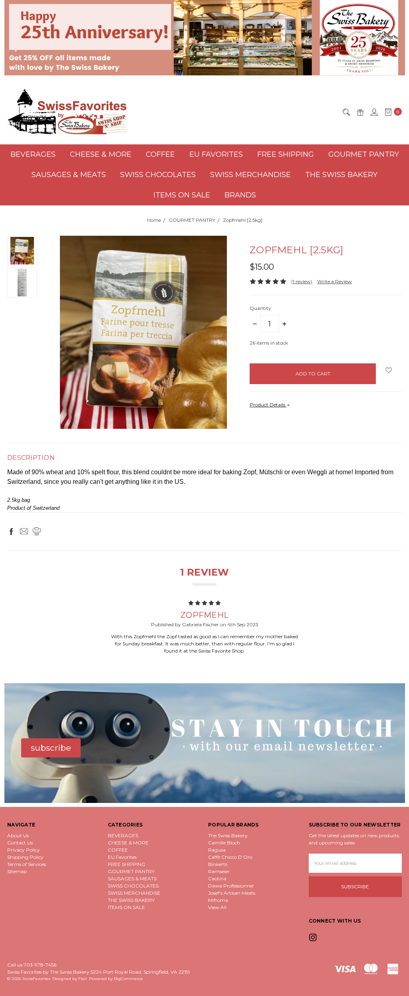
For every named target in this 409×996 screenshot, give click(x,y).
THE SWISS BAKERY (341, 174)
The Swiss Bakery (228, 835)
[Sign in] (373, 111)
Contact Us (20, 843)
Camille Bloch (224, 843)
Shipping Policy (25, 857)
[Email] (24, 531)
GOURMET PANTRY (363, 154)
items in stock (269, 343)
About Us (18, 835)
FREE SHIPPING (285, 154)
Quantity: (261, 308)
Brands (240, 195)
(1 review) (301, 281)
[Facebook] (11, 531)
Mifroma (218, 900)
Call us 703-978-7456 (31, 965)
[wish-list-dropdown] (389, 370)
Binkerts (217, 864)
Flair (82, 978)
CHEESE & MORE (100, 154)
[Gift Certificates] (359, 111)
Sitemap (17, 871)
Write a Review (334, 281)
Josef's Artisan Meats (231, 893)
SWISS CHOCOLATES (158, 174)
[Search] (346, 111)
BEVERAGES (33, 154)
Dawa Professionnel (231, 886)
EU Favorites (216, 154)
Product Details (268, 405)
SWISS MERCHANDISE (250, 174)
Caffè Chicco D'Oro (230, 857)
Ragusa (217, 850)
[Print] (37, 531)
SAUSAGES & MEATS (69, 174)
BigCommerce (128, 978)
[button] (204, 37)
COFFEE (160, 154)
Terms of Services (26, 864)
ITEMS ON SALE (181, 195)
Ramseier (219, 871)
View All (217, 907)
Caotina (217, 879)
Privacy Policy (23, 850)
